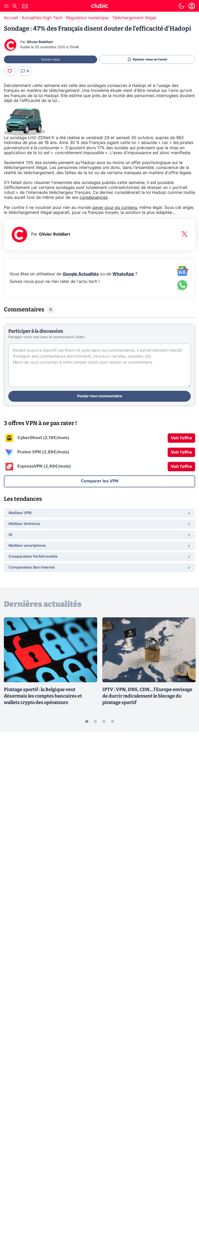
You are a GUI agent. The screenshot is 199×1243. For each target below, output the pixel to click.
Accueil (11, 18)
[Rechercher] (15, 7)
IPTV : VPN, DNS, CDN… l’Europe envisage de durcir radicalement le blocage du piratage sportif (147, 696)
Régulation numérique (87, 18)
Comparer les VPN (99, 481)
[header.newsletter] (25, 7)
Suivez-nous (50, 59)
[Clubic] (99, 6)
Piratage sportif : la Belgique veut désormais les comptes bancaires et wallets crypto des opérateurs (43, 696)
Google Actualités (81, 274)
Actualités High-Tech (42, 18)
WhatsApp (123, 274)
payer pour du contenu (114, 208)
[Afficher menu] (6, 6)
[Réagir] (9, 71)
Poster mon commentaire (99, 396)
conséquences (94, 197)
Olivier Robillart (40, 42)
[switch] (181, 6)
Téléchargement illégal (134, 18)
